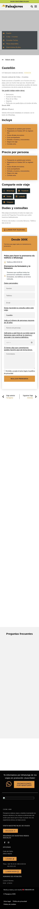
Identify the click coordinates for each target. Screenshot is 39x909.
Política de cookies (10, 904)
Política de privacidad (20, 901)
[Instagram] (8, 842)
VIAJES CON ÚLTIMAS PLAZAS (19, 1)
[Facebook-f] (4, 842)
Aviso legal (7, 901)
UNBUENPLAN (29, 890)
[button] (32, 6)
